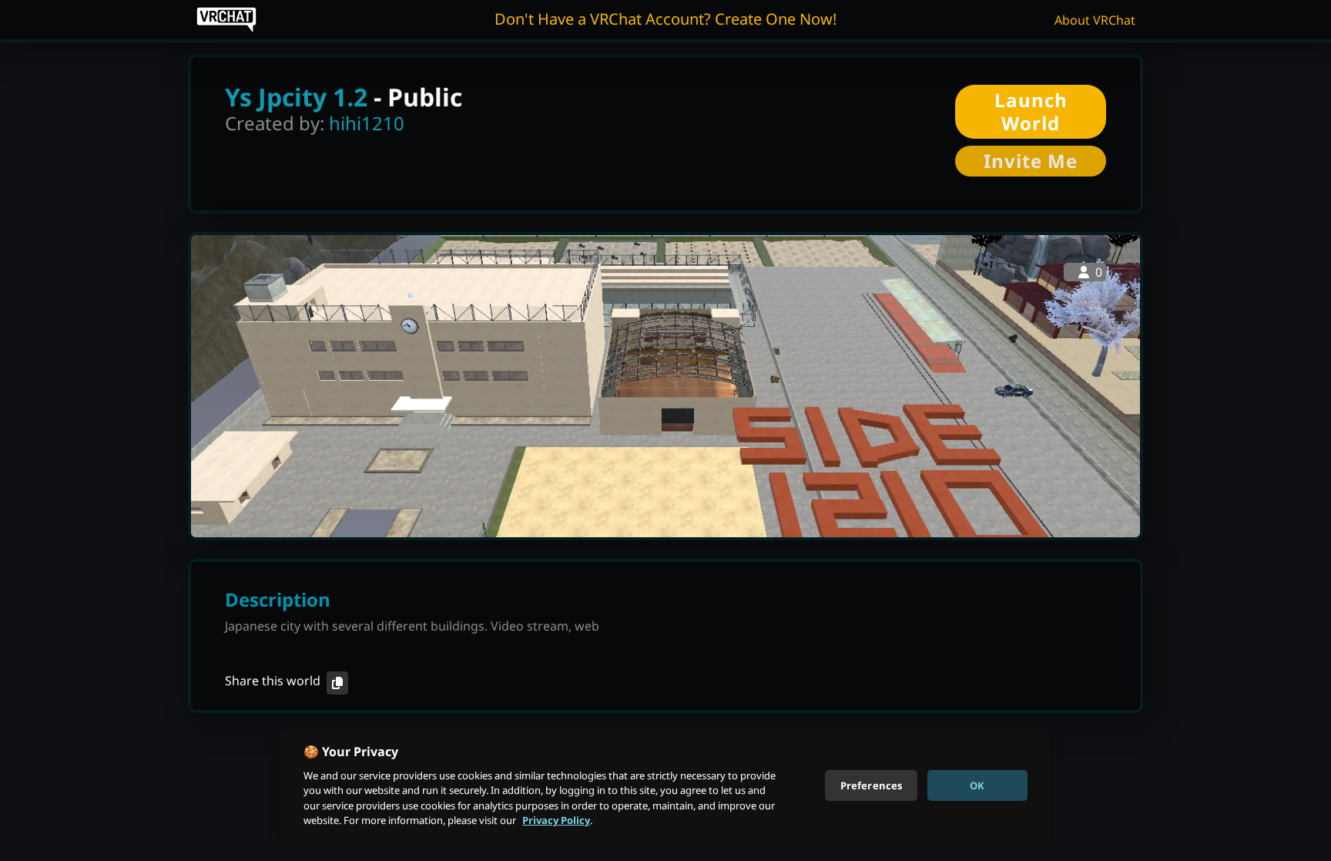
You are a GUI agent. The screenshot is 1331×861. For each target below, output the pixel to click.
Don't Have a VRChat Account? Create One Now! (665, 18)
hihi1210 (366, 123)
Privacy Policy (556, 820)
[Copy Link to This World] (337, 683)
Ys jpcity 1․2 (296, 96)
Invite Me (1031, 160)
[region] (665, 789)
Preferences (871, 785)
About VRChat (1094, 20)
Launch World (1031, 111)
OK (977, 785)
